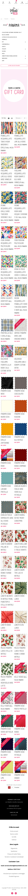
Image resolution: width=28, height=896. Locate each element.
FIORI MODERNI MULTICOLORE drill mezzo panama (20, 243)
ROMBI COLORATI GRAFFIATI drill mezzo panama (6, 301)
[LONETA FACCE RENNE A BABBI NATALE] (7, 562)
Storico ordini (14, 834)
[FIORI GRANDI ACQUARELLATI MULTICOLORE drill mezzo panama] (7, 232)
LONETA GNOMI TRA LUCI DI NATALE (19, 573)
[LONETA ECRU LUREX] (20, 617)
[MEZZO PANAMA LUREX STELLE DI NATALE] (7, 640)
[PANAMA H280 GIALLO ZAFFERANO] (7, 429)
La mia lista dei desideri (14, 65)
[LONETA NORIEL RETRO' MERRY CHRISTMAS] (20, 507)
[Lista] (11, 118)
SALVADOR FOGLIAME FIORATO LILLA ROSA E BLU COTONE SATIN (6, 365)
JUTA (3, 60)
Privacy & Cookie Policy (14, 854)
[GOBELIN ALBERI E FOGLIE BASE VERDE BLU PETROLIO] (20, 478)
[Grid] (8, 118)
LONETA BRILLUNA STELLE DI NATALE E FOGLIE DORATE (20, 547)
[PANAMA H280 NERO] (7, 383)
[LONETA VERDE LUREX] (20, 588)
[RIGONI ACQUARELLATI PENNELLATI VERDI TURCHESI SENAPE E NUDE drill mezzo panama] (20, 290)
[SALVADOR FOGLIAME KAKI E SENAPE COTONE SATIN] (20, 351)
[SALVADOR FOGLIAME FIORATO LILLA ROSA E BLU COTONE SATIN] (7, 351)
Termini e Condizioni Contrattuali (14, 857)
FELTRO (4, 51)
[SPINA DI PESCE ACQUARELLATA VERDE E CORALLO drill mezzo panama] (20, 261)
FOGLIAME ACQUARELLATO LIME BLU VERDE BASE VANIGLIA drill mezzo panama (7, 176)
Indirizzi (14, 839)
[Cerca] (9, 3)
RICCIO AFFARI (5, 34)
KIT (3, 42)
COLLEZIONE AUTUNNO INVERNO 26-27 (11, 32)
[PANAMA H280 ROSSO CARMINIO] (20, 455)
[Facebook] (12, 893)
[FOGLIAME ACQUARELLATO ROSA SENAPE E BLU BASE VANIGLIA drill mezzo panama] (20, 162)
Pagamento (14, 848)
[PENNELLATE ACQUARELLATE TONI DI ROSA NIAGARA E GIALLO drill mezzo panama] (7, 128)
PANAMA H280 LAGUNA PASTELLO (6, 489)
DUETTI (4, 46)
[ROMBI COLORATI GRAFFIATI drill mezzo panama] (7, 290)
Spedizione (14, 851)
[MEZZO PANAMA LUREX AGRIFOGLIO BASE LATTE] (7, 669)
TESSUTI (4, 49)
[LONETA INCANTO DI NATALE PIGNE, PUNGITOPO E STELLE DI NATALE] (7, 588)
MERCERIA (4, 58)
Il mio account (14, 831)
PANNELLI (4, 39)
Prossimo (16, 787)
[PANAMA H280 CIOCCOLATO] (20, 383)
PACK (3, 53)
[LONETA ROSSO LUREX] (7, 617)
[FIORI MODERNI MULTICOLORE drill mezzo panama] (20, 232)
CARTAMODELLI (5, 44)
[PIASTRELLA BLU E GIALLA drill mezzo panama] (7, 325)
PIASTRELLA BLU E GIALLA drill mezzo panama (6, 336)
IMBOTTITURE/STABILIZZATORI (9, 56)
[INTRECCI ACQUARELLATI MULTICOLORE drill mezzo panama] (7, 261)
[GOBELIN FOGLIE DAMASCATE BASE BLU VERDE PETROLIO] (7, 507)
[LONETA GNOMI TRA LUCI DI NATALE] (20, 562)
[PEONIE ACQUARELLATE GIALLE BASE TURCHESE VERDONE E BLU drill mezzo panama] (7, 197)
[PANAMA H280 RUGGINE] (20, 406)
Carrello (14, 837)
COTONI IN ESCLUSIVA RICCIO (9, 37)
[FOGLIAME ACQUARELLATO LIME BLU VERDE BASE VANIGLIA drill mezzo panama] (7, 162)
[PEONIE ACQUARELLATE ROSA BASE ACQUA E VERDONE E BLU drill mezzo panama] (20, 197)
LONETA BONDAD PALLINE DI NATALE (6, 547)
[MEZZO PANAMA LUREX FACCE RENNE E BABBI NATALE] (20, 640)
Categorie (3, 3)
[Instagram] (16, 893)
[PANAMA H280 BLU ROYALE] (20, 429)
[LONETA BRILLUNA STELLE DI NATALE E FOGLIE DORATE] (20, 536)
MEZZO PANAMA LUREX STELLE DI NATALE (6, 651)
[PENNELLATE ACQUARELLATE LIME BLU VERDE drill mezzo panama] (20, 128)
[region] (14, 74)
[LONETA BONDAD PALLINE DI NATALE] (7, 536)
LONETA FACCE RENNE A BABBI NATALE (6, 573)
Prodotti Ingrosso (14, 876)
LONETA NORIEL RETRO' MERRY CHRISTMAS (19, 518)
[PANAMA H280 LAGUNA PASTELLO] (7, 478)
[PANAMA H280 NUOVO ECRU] (7, 406)
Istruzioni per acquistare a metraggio (14, 873)
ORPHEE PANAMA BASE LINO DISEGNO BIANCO (20, 336)
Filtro (4, 118)
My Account (22, 3)
